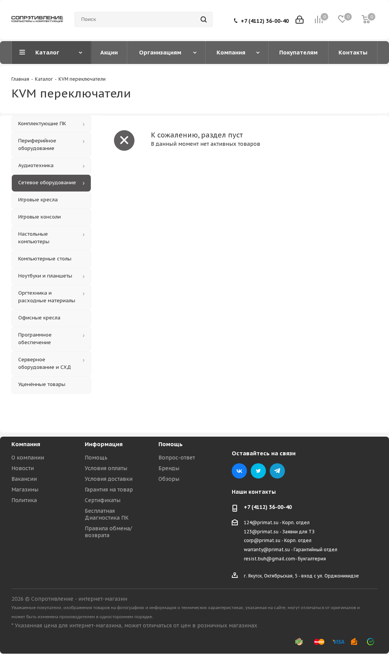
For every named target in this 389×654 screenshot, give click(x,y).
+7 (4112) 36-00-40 (265, 21)
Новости (22, 468)
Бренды (168, 468)
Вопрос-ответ (176, 457)
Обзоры (168, 478)
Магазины (24, 489)
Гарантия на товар (109, 489)
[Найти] (203, 19)
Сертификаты (102, 500)
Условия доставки (109, 478)
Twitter (258, 471)
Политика (24, 500)
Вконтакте (239, 471)
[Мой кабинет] (300, 19)
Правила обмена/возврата (108, 532)
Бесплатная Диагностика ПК (107, 514)
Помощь (96, 457)
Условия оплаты (106, 468)
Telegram (277, 471)
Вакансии (24, 478)
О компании (27, 457)
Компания (25, 444)
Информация (104, 444)
